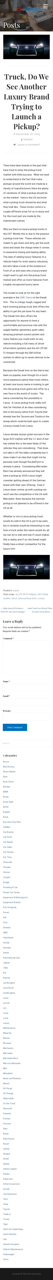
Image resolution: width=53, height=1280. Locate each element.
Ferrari (6, 912)
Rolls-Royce (8, 1139)
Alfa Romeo (9, 767)
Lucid (5, 1018)
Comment (8, 638)
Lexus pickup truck (27, 598)
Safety (6, 1149)
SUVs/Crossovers (11, 1184)
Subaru (6, 1174)
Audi (5, 776)
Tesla (5, 1204)
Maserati (7, 1033)
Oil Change (8, 1093)
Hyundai (7, 948)
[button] (45, 7)
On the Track (9, 1103)
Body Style (8, 802)
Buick (5, 817)
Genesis (7, 927)
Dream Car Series (11, 892)
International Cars (11, 958)
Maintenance (9, 1028)
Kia (4, 973)
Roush (6, 1144)
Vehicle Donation (11, 1244)
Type (5, 1224)
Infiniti (6, 953)
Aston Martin (9, 771)
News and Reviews (12, 1078)
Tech (5, 1199)
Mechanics (8, 1048)
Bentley (6, 787)
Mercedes (8, 1053)
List (4, 1008)
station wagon (10, 1169)
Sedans (6, 1154)
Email (6, 696)
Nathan (28, 139)
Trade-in (7, 1214)
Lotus (5, 1013)
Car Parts (7, 837)
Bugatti (6, 812)
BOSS (6, 807)
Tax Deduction (10, 1194)
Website (7, 710)
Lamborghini (9, 983)
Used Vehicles (9, 1234)
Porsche (7, 1123)
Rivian (6, 1134)
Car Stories (8, 852)
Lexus (16, 590)
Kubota (6, 978)
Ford (5, 922)
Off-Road (7, 1088)
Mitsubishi (8, 1073)
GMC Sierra (26, 297)
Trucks (6, 1219)
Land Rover (8, 988)
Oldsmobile (8, 1098)
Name (6, 681)
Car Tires (7, 857)
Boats (6, 797)
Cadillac (6, 827)
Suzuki (6, 1189)
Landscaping (9, 993)
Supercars (8, 1179)
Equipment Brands (11, 902)
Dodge (6, 882)
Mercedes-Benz (10, 1058)
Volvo (6, 1259)
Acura (6, 762)
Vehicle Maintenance (13, 1249)
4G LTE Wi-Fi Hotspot (25, 594)
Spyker (6, 1164)
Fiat (4, 917)
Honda (6, 942)
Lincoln (6, 1003)
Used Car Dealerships (13, 1229)
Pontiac (6, 1118)
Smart (6, 1159)
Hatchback (8, 937)
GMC (5, 932)
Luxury (41, 598)
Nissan (6, 1083)
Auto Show (8, 782)
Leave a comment (28, 144)
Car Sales (7, 847)
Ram (5, 1128)
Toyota (6, 1209)
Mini (5, 1068)
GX (34, 438)
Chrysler (7, 867)
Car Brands (8, 832)
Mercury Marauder (12, 1063)
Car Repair (8, 842)
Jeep (5, 968)
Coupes (6, 877)
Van (5, 1239)
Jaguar (6, 962)
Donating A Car (10, 887)
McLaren (7, 1043)
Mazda (6, 1038)
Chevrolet (7, 862)
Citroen (6, 872)
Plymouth (7, 1108)
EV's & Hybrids (9, 907)
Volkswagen (9, 1254)
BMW (5, 792)
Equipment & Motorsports (15, 897)
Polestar (7, 1113)
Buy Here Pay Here (12, 822)
